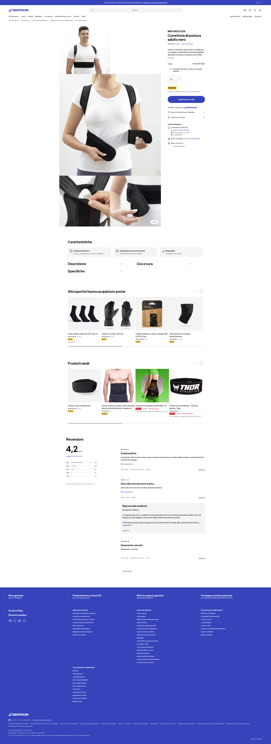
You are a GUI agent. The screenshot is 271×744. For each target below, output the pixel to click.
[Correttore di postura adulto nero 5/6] (135, 201)
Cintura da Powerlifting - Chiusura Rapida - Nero (183, 407)
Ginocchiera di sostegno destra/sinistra (180, 335)
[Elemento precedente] (194, 291)
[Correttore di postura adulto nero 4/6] (84, 201)
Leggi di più (127, 525)
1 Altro (154, 222)
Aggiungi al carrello (186, 99)
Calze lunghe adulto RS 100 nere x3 (83, 334)
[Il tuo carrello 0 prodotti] (260, 10)
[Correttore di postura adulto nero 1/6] (135, 48)
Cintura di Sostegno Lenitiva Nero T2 (151, 406)
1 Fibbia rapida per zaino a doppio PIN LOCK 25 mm (152, 335)
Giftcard (258, 16)
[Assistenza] (249, 10)
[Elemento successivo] (200, 291)
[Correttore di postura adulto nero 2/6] (84, 48)
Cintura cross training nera (79, 406)
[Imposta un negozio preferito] (244, 10)
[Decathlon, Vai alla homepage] (18, 10)
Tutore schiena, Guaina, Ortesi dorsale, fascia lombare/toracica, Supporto (118, 407)
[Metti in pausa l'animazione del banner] (257, 2)
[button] (167, 411)
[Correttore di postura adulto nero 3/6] (110, 125)
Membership (247, 16)
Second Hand (235, 16)
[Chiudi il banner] (261, 2)
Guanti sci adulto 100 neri (112, 334)
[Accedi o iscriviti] (254, 10)
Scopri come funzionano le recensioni (79, 484)
